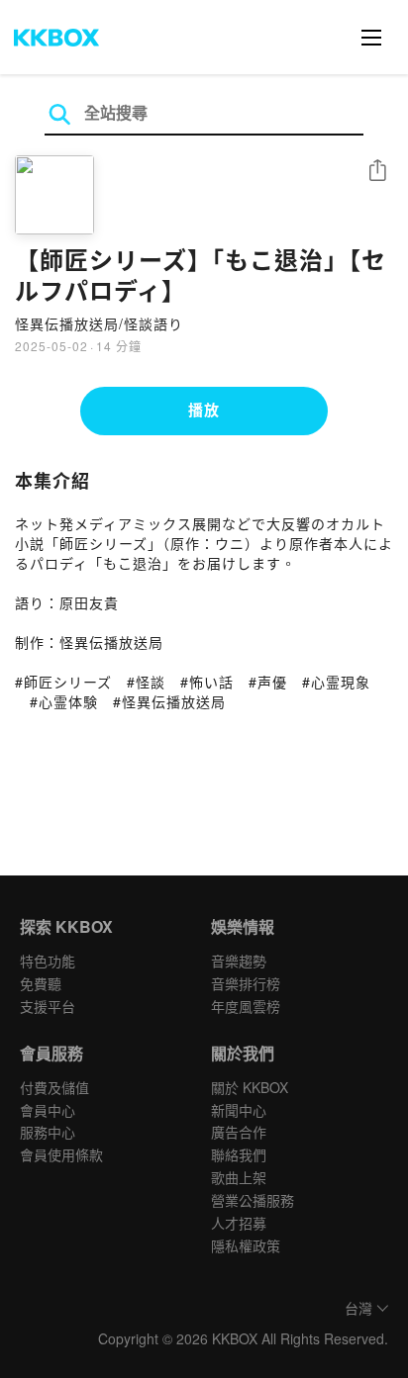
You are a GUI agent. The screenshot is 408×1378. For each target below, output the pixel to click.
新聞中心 (238, 1110)
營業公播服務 (252, 1200)
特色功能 (47, 960)
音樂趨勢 (238, 960)
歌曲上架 (238, 1177)
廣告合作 (238, 1132)
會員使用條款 (61, 1154)
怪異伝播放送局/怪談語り (99, 323)
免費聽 (40, 983)
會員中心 (47, 1110)
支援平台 (47, 1006)
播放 (204, 409)
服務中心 (47, 1132)
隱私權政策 (245, 1245)
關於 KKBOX (249, 1087)
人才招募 (238, 1223)
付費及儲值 (54, 1087)
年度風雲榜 (245, 1006)
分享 (377, 171)
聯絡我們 (238, 1154)
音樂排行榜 (245, 983)
